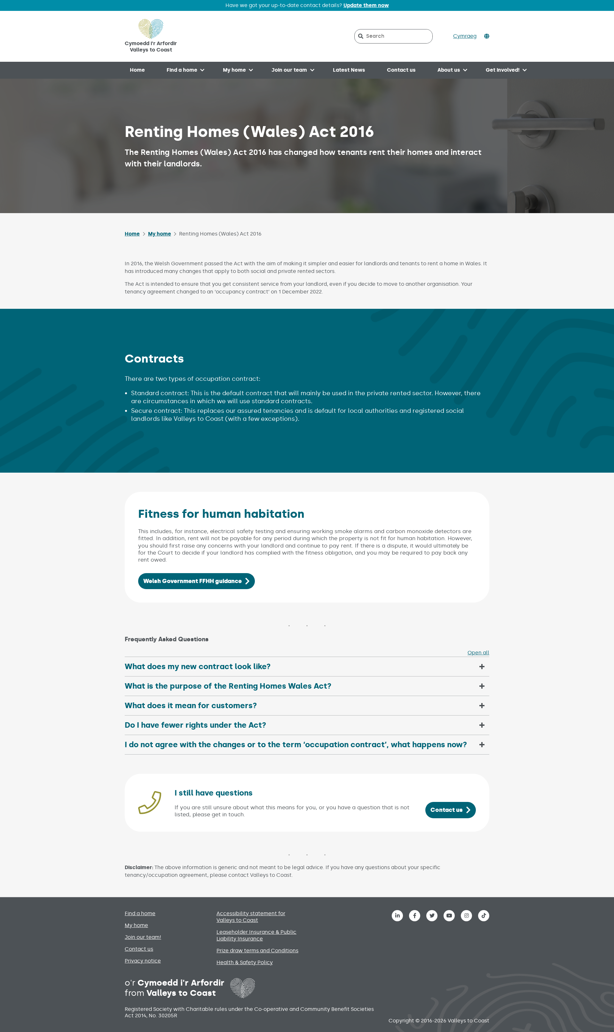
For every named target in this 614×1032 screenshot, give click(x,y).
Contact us (401, 70)
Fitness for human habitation (221, 514)
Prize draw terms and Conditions (257, 951)
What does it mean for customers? (191, 705)
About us (448, 70)
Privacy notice (143, 961)
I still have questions (214, 792)
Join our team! (143, 937)
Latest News (349, 70)
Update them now (366, 5)
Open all (478, 653)
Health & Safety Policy (244, 962)
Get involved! (503, 70)
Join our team (289, 70)
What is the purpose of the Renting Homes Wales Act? (228, 686)
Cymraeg (464, 36)
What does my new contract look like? (198, 666)
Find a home (182, 70)
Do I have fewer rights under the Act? (195, 725)
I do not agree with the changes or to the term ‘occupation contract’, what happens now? (296, 744)
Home (137, 70)
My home (234, 70)
